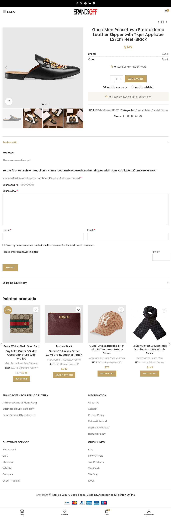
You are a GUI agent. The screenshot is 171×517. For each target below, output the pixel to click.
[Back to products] (162, 22)
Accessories (96, 357)
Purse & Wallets (19, 363)
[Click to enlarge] (9, 101)
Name (7, 230)
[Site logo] (85, 11)
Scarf (154, 357)
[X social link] (81, 3)
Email (91, 230)
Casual (139, 110)
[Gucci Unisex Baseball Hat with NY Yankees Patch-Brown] (107, 324)
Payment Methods (98, 427)
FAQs (91, 480)
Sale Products (96, 461)
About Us (93, 402)
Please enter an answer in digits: (21, 251)
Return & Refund (97, 421)
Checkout (8, 461)
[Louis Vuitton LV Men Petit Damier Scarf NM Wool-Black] (149, 324)
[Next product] (166, 22)
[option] (43, 104)
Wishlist (7, 468)
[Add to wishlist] (36, 309)
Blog (91, 449)
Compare (8, 474)
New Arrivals (95, 455)
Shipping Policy (97, 433)
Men (147, 110)
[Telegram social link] (94, 3)
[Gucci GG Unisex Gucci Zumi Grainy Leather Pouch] (64, 324)
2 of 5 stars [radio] (24, 184)
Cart (5, 455)
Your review (10, 190)
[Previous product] (158, 22)
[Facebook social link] (77, 3)
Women (33, 363)
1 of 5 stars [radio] (21, 184)
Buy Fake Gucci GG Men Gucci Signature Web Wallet (21, 355)
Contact (92, 408)
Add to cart (135, 78)
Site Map (93, 474)
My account (9, 449)
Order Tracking (11, 480)
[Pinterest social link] (85, 3)
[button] (6, 67)
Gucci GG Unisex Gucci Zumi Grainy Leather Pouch (64, 353)
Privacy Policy (96, 414)
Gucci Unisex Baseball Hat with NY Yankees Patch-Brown (106, 349)
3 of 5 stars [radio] (27, 184)
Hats (106, 357)
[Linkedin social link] (90, 3)
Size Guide (94, 468)
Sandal (156, 110)
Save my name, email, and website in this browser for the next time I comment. (50, 245)
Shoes (164, 110)
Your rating (10, 184)
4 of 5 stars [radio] (30, 184)
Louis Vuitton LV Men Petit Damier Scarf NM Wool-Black (149, 349)
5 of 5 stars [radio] (33, 184)
